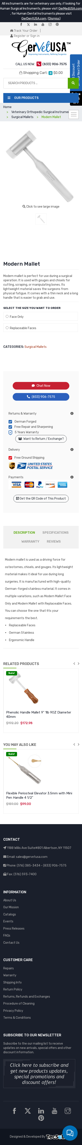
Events (8, 921)
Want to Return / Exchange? (43, 439)
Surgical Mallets (35, 347)
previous (74, 663)
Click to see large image (42, 206)
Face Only (16, 317)
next (78, 663)
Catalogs (9, 914)
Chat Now (43, 386)
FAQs (6, 935)
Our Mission (11, 907)
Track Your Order (25, 31)
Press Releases (13, 928)
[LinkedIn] (37, 24)
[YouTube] (44, 24)
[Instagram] (52, 24)
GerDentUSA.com (33, 18)
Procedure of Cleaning (19, 1003)
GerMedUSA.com (70, 8)
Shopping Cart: (42, 73)
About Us (9, 900)
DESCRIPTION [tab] (24, 533)
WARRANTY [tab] (30, 541)
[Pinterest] (59, 24)
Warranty (9, 975)
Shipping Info (12, 982)
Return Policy (12, 989)
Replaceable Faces (22, 328)
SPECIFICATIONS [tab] (55, 533)
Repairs (8, 968)
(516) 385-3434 (28, 865)
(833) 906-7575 (43, 397)
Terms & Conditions (17, 1018)
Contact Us (11, 943)
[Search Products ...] (73, 83)
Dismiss (54, 18)
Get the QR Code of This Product (42, 498)
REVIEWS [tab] (54, 541)
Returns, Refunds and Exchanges (26, 996)
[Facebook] (23, 24)
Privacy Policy (13, 1011)
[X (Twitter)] (30, 24)
